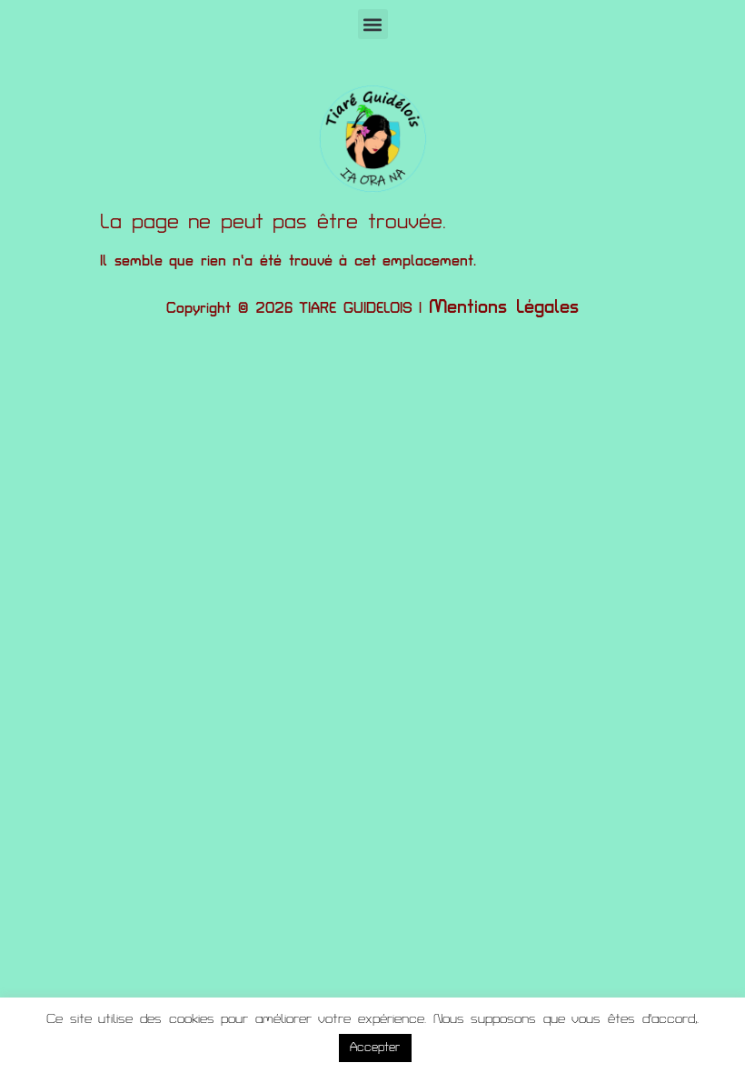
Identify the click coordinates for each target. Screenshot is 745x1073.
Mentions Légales (504, 307)
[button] (373, 24)
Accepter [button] (375, 1047)
